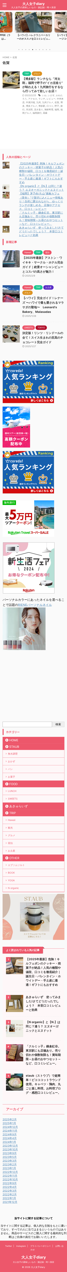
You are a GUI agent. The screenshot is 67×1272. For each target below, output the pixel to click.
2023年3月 (10, 1160)
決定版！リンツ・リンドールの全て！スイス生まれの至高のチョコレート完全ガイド (42, 337)
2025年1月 (9, 1123)
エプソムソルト (16, 865)
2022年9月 (10, 1183)
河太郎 (29, 109)
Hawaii (11, 820)
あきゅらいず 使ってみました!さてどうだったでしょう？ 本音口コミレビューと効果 (41, 231)
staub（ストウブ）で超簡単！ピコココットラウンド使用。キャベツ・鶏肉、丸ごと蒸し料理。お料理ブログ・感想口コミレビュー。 (43, 1084)
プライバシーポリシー (40, 1246)
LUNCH (12, 791)
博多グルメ (31, 106)
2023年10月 (10, 1149)
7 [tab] (39, 49)
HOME (13, 740)
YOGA (11, 880)
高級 (45, 112)
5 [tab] (32, 49)
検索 (58, 724)
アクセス (32, 98)
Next (64, 30)
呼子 (57, 106)
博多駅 (41, 106)
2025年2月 (10, 1119)
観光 (10, 827)
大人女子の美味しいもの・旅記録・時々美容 (33, 1262)
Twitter (8, 1246)
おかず (11, 761)
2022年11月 (10, 1175)
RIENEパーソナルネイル (35, 605)
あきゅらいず (18, 806)
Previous (3, 30)
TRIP (12, 813)
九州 (38, 102)
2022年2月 (10, 1194)
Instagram (21, 1246)
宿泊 (10, 843)
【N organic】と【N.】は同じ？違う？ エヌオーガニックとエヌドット (43, 1026)
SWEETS (13, 798)
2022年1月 (9, 1198)
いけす (51, 95)
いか (44, 95)
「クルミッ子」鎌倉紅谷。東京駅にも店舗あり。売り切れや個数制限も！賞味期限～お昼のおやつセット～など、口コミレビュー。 (43, 1055)
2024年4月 (10, 1138)
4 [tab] (29, 49)
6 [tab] (36, 49)
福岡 (57, 109)
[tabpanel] (33, 29)
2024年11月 (10, 1130)
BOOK (11, 872)
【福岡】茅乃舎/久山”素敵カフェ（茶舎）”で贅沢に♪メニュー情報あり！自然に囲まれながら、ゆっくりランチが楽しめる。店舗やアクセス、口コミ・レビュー (41, 201)
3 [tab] (25, 49)
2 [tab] (22, 49)
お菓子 (11, 776)
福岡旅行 (37, 112)
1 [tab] (19, 49)
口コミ (50, 106)
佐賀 (57, 102)
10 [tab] (50, 49)
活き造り (38, 109)
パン (10, 769)
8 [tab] (43, 49)
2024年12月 (10, 1127)
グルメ (11, 835)
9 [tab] (46, 49)
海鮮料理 (48, 109)
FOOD (13, 784)
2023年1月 (9, 1168)
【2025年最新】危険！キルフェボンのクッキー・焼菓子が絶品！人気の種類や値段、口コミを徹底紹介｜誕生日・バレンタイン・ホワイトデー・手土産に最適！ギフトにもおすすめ (43, 971)
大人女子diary (33, 4)
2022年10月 (10, 1179)
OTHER (14, 858)
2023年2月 (10, 1164)
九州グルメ (47, 102)
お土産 (11, 850)
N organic (13, 888)
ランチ (41, 98)
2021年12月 (10, 1202)
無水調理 (13, 753)
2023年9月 (10, 1153)
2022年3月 (10, 1190)
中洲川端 (30, 102)
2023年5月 (10, 1157)
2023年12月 (10, 1145)
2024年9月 (10, 1134)
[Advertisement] (33, 686)
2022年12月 (10, 1172)
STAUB (14, 746)
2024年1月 (9, 1142)
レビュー (51, 98)
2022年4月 (10, 1187)
